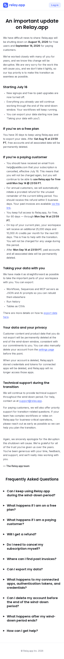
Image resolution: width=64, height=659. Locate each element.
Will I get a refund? (21, 534)
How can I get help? (22, 631)
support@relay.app (30, 400)
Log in (54, 5)
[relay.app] (14, 5)
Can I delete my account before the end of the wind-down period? (32, 602)
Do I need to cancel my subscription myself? (25, 547)
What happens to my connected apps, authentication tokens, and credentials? (33, 583)
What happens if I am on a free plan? (31, 507)
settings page (46, 349)
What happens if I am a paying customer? (31, 522)
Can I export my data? (25, 569)
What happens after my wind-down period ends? (31, 618)
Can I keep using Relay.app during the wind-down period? (31, 493)
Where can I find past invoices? (31, 559)
